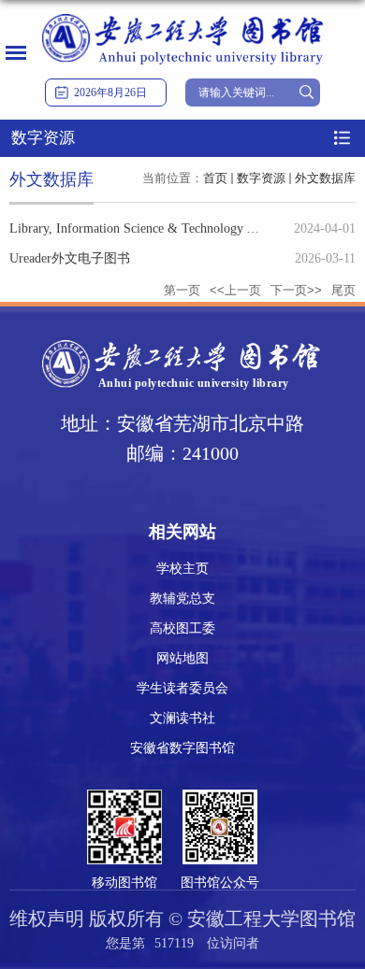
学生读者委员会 (182, 688)
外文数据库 (325, 178)
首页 (215, 178)
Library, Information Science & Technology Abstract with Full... (181, 228)
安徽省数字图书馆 (182, 748)
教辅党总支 (182, 598)
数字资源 (261, 178)
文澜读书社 (182, 718)
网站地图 (182, 658)
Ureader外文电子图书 (69, 258)
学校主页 (182, 569)
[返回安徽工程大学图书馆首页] (182, 15)
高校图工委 (182, 628)
